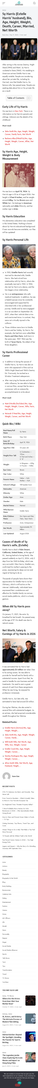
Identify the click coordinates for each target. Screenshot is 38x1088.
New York (19, 111)
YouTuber (5, 982)
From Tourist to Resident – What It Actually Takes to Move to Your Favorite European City (18, 799)
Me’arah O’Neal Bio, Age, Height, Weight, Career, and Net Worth (18, 415)
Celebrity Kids (6, 894)
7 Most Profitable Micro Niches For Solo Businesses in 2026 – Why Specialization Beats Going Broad (18, 810)
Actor (4, 10)
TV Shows (5, 978)
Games (4, 910)
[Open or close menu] (4, 3)
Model (4, 926)
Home (4, 914)
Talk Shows (6, 958)
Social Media (6, 946)
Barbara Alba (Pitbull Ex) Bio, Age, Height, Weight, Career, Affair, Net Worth (19, 141)
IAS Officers (6, 918)
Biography (5, 874)
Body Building (6, 886)
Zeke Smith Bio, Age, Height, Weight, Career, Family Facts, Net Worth (20, 133)
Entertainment (6, 902)
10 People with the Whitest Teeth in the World (17, 836)
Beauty (4, 870)
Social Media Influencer (10, 950)
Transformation (7, 970)
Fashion (4, 906)
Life (3, 922)
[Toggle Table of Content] (27, 98)
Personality (5, 934)
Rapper (4, 938)
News (4, 930)
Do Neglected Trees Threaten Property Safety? (17, 804)
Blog (3, 882)
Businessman (6, 890)
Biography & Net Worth (10, 878)
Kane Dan (5, 35)
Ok (19, 1083)
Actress (4, 866)
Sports (4, 954)
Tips (3, 966)
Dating (4, 898)
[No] (17, 1085)
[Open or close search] (34, 3)
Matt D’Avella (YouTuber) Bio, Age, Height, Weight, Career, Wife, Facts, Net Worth (20, 406)
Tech (4, 962)
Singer (4, 942)
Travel (4, 974)
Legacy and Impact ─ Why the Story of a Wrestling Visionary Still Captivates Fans (19, 847)
